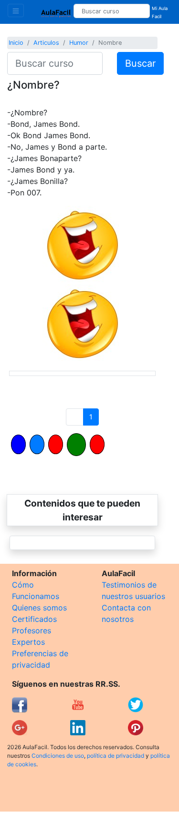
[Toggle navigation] (16, 10)
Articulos (46, 42)
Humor (78, 42)
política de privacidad (115, 755)
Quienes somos (39, 607)
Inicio (16, 42)
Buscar (140, 63)
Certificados (34, 619)
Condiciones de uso (58, 755)
